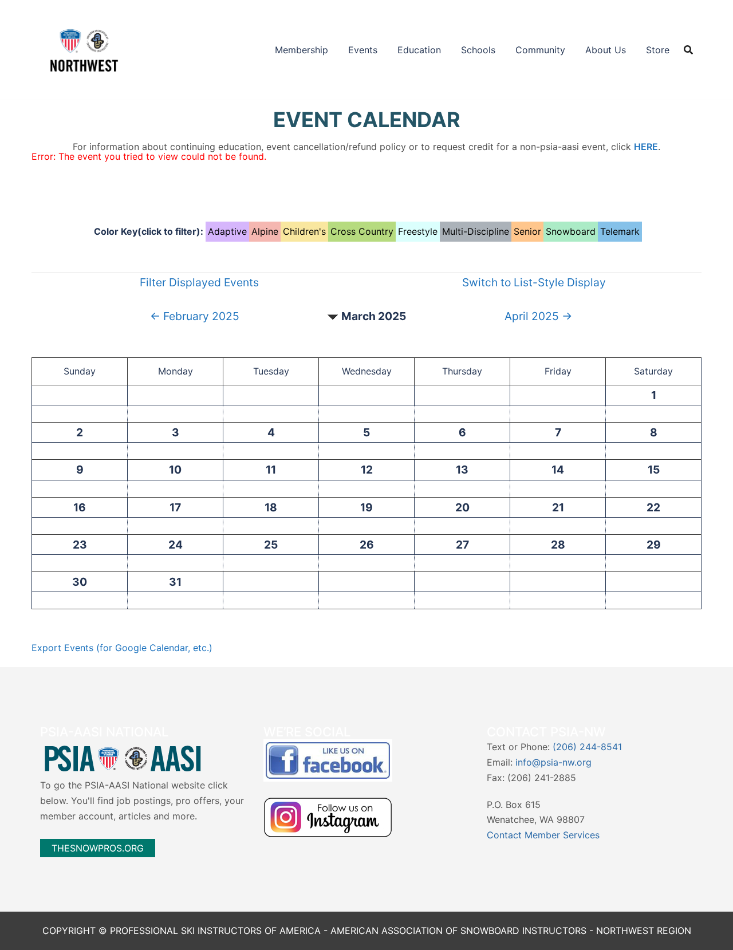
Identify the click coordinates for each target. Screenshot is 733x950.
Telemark (620, 231)
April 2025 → (538, 316)
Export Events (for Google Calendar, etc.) (121, 647)
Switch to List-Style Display (534, 282)
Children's (304, 231)
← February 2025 (194, 316)
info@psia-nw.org (553, 762)
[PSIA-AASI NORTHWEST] (84, 48)
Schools (478, 50)
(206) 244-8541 (587, 746)
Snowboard (571, 231)
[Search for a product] (688, 49)
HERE (646, 146)
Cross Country (361, 231)
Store (657, 50)
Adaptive (227, 231)
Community (540, 50)
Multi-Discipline (475, 231)
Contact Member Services (543, 835)
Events (362, 50)
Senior (527, 231)
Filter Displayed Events (199, 282)
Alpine (264, 231)
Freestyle (418, 231)
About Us (605, 50)
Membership (301, 50)
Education (419, 50)
